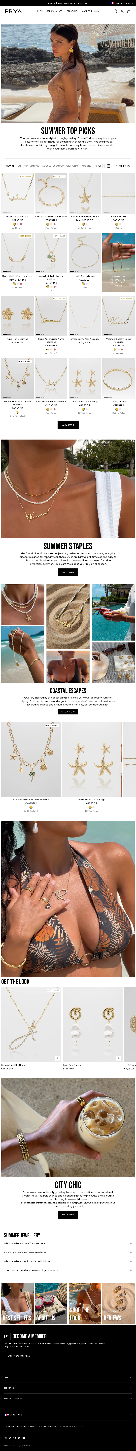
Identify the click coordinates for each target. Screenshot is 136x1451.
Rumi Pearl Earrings (72, 1065)
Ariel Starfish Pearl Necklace (85, 216)
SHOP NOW (68, 711)
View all (10, 166)
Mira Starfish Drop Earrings (85, 401)
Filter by (121, 166)
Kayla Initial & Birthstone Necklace (51, 278)
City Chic (72, 166)
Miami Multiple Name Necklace (17, 276)
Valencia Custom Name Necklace (118, 340)
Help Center (9, 1426)
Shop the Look (90, 11)
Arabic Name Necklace (17, 216)
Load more (68, 424)
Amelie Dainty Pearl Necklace (84, 339)
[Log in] (122, 11)
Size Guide (21, 1426)
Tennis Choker (118, 401)
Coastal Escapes (53, 166)
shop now (68, 572)
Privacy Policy (69, 1426)
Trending (72, 11)
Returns (42, 1426)
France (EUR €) (123, 3)
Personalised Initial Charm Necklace (17, 403)
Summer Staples (28, 166)
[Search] (115, 11)
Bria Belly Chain (119, 216)
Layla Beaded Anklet (85, 276)
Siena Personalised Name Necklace (51, 340)
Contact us (82, 1426)
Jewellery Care (54, 1426)
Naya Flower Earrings (17, 339)
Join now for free (19, 1355)
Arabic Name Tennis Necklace (51, 401)
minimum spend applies (76, 3)
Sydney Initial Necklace (13, 1065)
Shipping (32, 1426)
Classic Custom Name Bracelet (51, 216)
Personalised (55, 11)
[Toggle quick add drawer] (57, 1058)
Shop (40, 11)
